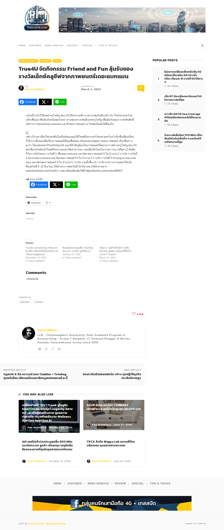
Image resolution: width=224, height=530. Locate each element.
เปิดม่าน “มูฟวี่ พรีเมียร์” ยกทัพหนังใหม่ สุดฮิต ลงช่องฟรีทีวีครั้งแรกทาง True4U (115, 251)
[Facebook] (52, 349)
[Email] (39, 349)
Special (87, 45)
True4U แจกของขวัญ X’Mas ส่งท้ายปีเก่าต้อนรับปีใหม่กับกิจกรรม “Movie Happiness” (42, 251)
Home (22, 45)
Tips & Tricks (108, 45)
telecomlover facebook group (47, 523)
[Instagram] (59, 349)
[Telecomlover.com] (37, 20)
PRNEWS (45, 61)
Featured (35, 45)
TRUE (57, 61)
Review (72, 45)
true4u (39, 302)
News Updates (54, 45)
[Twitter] (46, 349)
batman (25, 302)
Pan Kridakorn (35, 89)
